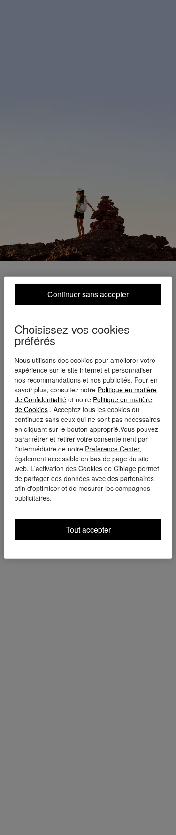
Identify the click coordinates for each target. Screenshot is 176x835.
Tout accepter (88, 529)
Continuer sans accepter (88, 293)
